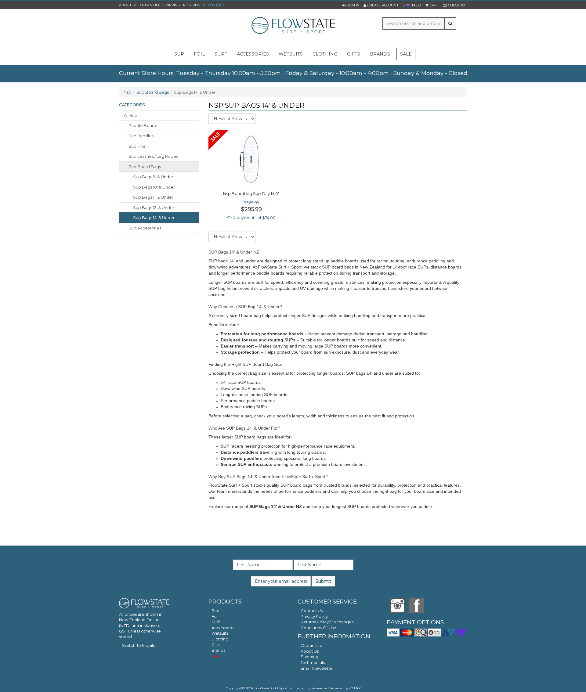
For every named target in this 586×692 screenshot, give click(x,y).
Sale (406, 54)
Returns (191, 5)
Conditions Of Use (318, 627)
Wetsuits (220, 633)
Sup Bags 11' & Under (153, 197)
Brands (380, 54)
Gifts (216, 644)
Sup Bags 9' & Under (153, 176)
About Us (128, 5)
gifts (353, 54)
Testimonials (313, 662)
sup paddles (141, 135)
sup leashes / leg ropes (153, 156)
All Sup (130, 115)
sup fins (136, 146)
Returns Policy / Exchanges (327, 621)
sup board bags (144, 166)
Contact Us (312, 610)
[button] (351, 5)
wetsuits (291, 54)
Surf (215, 621)
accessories (253, 54)
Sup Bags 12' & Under (153, 207)
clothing (325, 54)
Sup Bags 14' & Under (154, 217)
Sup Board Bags (152, 92)
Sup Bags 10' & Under (154, 187)
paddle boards (143, 125)
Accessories (223, 627)
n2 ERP (354, 688)
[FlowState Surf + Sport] (293, 26)
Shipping (171, 5)
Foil (215, 616)
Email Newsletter (317, 668)
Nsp (127, 92)
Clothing (220, 638)
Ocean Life (150, 5)
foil (199, 54)
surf (221, 54)
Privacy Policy (314, 616)
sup (179, 54)
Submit (323, 581)
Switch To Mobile (139, 645)
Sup (215, 610)
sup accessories (144, 227)
